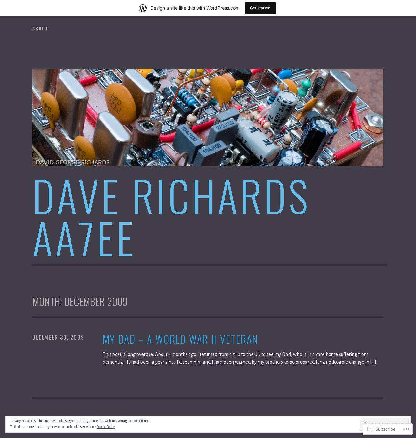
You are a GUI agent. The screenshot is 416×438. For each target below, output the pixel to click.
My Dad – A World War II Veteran (180, 339)
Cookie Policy (106, 427)
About (40, 28)
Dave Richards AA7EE (171, 216)
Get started (260, 8)
